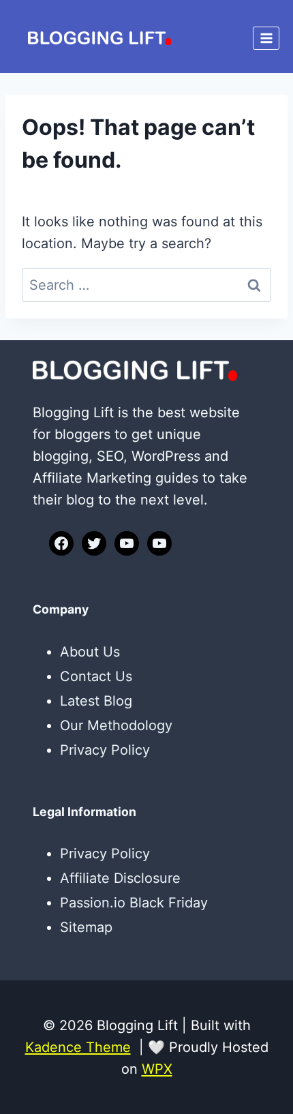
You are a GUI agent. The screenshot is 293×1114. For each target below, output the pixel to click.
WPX (157, 1069)
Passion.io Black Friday (134, 902)
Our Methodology (116, 725)
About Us (90, 652)
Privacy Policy (105, 750)
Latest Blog (96, 701)
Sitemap (86, 927)
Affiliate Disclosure (120, 878)
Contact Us (96, 676)
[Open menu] (266, 38)
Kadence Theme (78, 1047)
